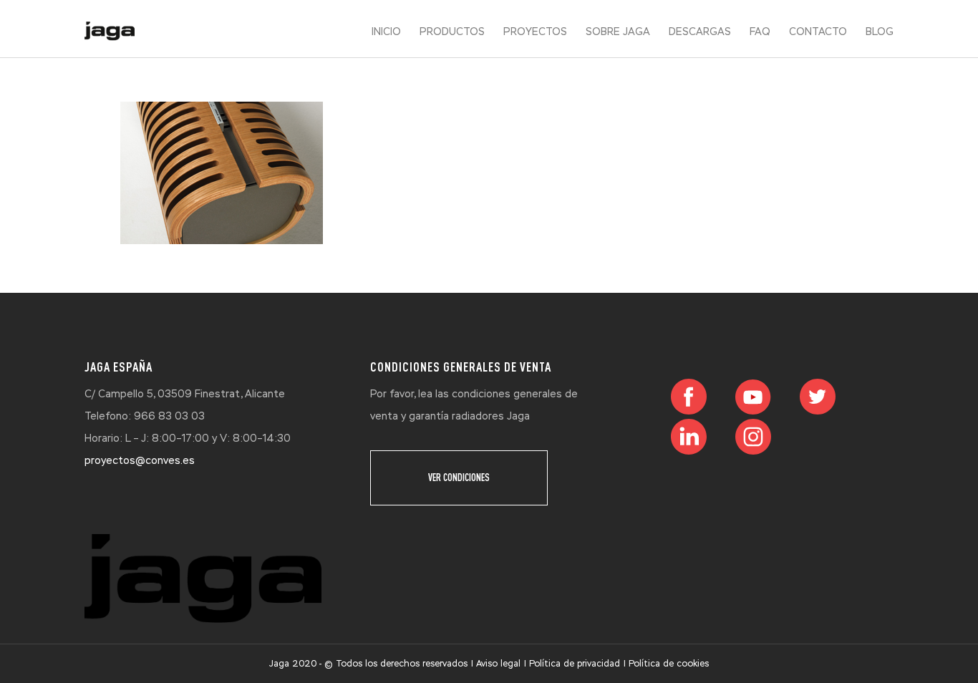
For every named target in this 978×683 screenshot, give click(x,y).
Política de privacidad (574, 663)
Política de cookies (669, 663)
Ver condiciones (459, 477)
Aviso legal (498, 663)
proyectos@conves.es (139, 460)
